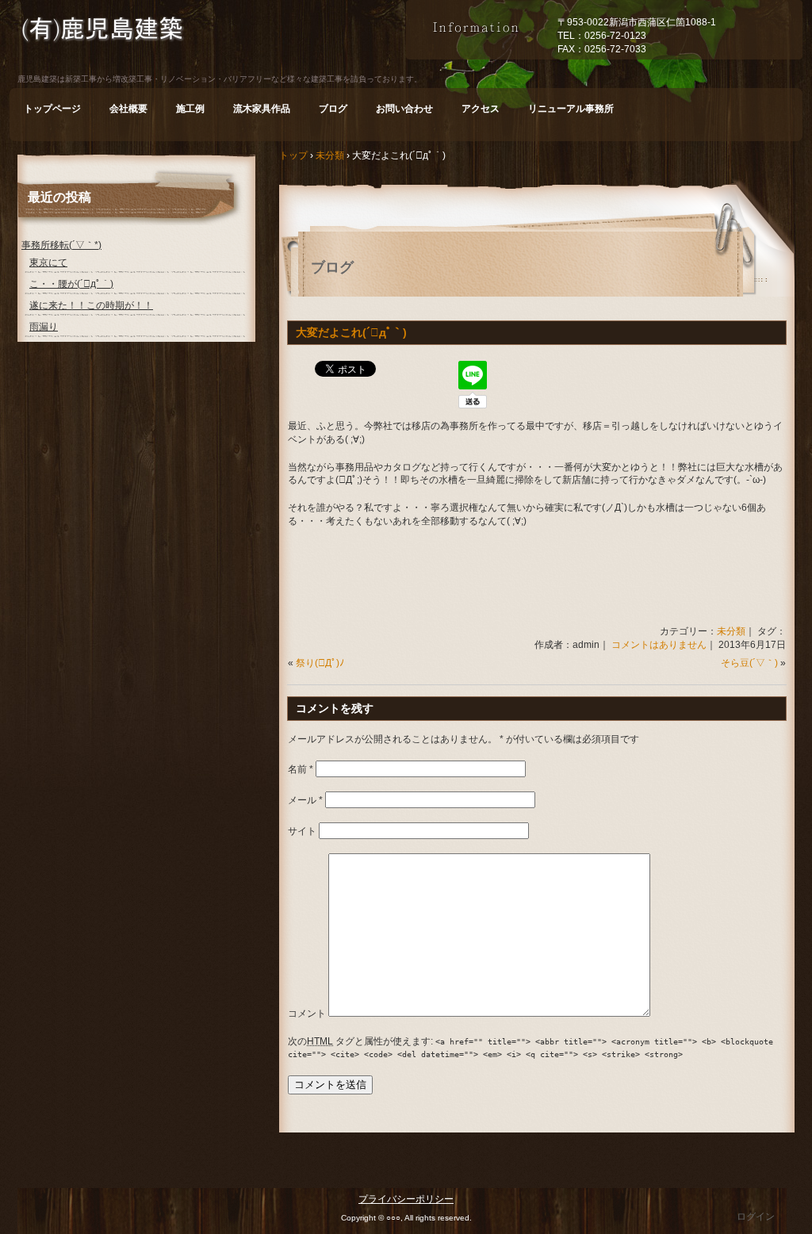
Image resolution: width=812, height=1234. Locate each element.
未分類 (731, 631)
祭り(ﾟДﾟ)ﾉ (320, 663)
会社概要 (128, 108)
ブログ (333, 108)
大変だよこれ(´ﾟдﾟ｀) (351, 332)
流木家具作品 (261, 108)
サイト (302, 831)
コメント (307, 1013)
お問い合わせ (404, 108)
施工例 (190, 108)
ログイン (756, 1216)
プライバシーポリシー (406, 1199)
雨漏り (43, 326)
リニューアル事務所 (571, 108)
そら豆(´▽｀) (749, 663)
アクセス (481, 108)
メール (305, 800)
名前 (300, 769)
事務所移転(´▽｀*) (61, 245)
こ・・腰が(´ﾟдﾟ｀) (71, 283)
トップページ (52, 108)
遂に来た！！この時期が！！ (91, 305)
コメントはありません (659, 644)
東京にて (48, 262)
